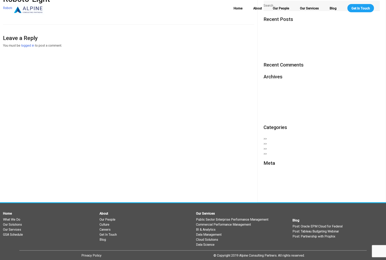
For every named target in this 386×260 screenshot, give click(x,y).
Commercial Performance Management (223, 224)
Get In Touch (360, 8)
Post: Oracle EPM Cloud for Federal (318, 226)
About (257, 8)
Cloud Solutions (281, 144)
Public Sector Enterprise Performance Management (232, 219)
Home (238, 8)
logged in (27, 45)
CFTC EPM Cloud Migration (283, 50)
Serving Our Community (286, 154)
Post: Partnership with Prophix (314, 236)
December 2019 (275, 103)
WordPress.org (274, 189)
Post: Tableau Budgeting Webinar (316, 231)
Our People (281, 8)
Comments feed (275, 184)
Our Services (309, 8)
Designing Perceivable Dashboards (288, 31)
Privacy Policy (91, 255)
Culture (104, 224)
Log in (268, 174)
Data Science (205, 245)
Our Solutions (12, 224)
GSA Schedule (13, 234)
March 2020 (272, 98)
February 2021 (274, 93)
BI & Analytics (206, 229)
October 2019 (273, 113)
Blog (333, 8)
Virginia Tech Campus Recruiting (286, 55)
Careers (105, 229)
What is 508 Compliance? (281, 45)
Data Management (209, 234)
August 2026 (272, 88)
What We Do (11, 219)
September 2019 (275, 118)
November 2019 (275, 108)
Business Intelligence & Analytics (293, 139)
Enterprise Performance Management (296, 149)
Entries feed (272, 179)
